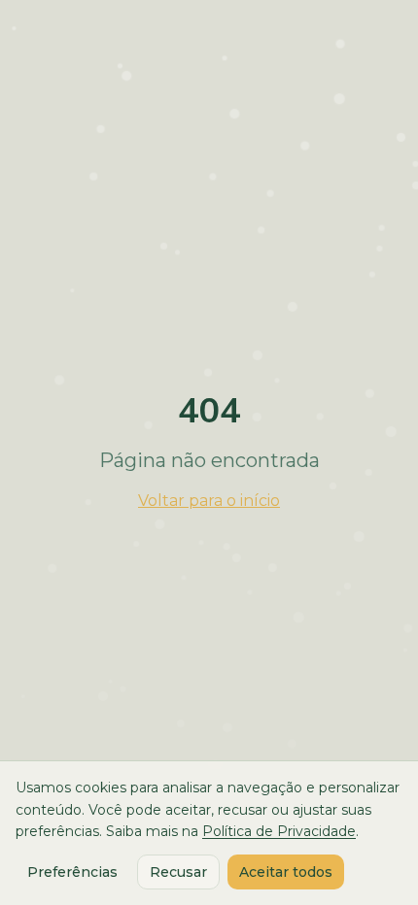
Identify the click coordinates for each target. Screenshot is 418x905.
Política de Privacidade (279, 831)
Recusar (178, 872)
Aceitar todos (285, 872)
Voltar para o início (209, 500)
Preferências (72, 872)
